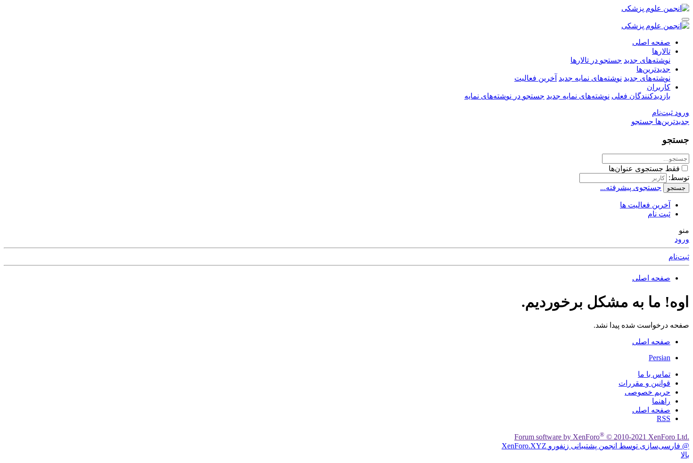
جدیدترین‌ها (653, 69)
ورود (682, 239)
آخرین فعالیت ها (645, 205)
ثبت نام (659, 214)
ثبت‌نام (678, 257)
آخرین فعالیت (535, 78)
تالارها (661, 51)
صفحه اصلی (651, 42)
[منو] (685, 19)
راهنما (661, 401)
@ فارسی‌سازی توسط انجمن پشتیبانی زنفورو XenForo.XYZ (595, 446)
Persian (659, 358)
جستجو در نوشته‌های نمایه (504, 96)
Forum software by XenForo (601, 437)
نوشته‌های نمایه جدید (590, 78)
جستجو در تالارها (596, 60)
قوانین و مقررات (644, 383)
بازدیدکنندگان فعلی (640, 96)
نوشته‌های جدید (647, 60)
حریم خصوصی (647, 392)
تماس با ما (654, 374)
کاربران (658, 87)
